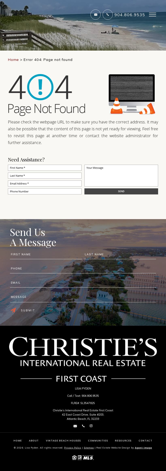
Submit (28, 310)
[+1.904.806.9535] (108, 15)
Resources (123, 440)
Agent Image (143, 447)
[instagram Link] (91, 426)
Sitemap (89, 447)
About (34, 440)
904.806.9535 (129, 14)
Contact (145, 440)
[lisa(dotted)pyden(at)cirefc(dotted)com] (95, 15)
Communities (98, 440)
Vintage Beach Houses (63, 440)
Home (18, 440)
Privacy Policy (72, 447)
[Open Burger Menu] (152, 14)
